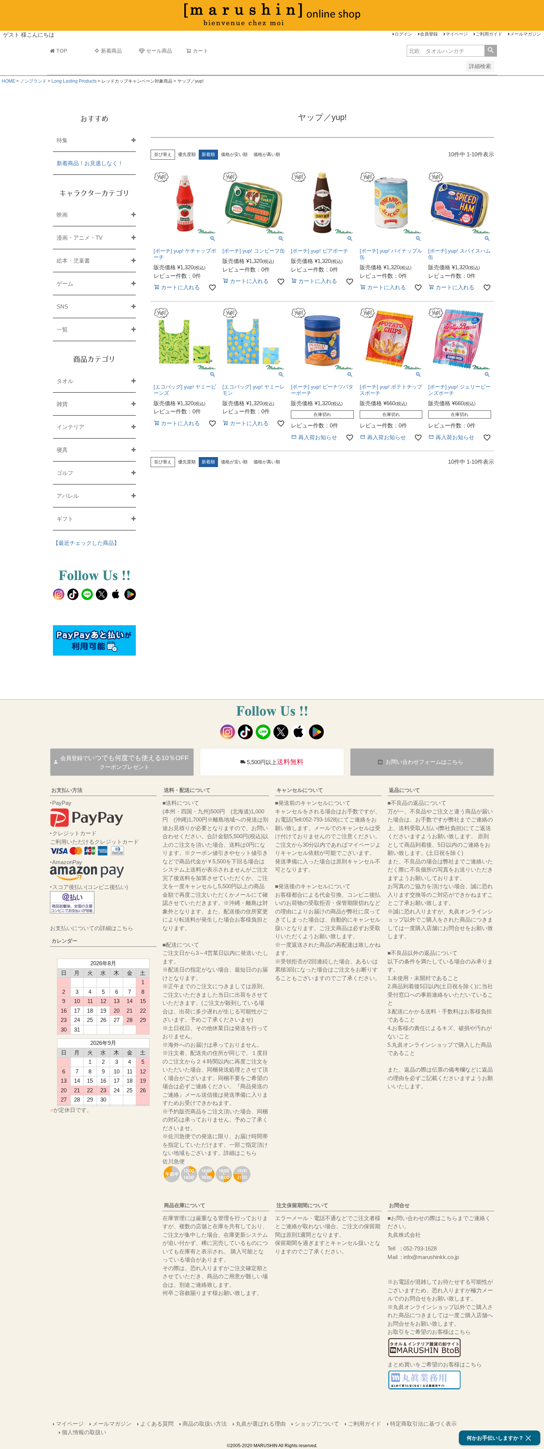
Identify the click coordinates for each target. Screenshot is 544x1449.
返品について (404, 790)
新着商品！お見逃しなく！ (90, 163)
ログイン (403, 34)
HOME (8, 81)
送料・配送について (187, 790)
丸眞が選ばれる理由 (261, 1423)
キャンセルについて (299, 790)
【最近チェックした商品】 (86, 543)
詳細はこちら (240, 1153)
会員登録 (429, 34)
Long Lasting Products (74, 81)
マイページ (457, 34)
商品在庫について (184, 1205)
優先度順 (187, 154)
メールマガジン (525, 34)
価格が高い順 (266, 154)
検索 (490, 50)
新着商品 (111, 51)
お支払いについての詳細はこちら (91, 928)
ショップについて (317, 1423)
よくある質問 (157, 1423)
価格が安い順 (234, 154)
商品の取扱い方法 (204, 1423)
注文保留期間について (302, 1205)
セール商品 (159, 51)
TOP (61, 51)
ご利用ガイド (489, 34)
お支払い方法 (67, 790)
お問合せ (399, 1205)
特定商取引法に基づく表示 (423, 1423)
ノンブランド (33, 81)
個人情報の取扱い (84, 1432)
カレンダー (64, 941)
